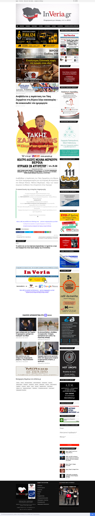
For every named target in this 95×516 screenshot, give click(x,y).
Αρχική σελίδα (18, 92)
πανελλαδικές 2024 (41, 502)
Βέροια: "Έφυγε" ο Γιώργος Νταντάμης (71, 465)
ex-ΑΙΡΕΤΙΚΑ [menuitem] (60, 26)
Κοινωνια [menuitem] (28, 26)
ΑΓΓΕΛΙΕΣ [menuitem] (54, 26)
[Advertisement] (37, 302)
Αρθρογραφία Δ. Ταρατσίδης (21, 390)
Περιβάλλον (18, 386)
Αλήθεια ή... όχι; (19, 388)
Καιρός (32, 386)
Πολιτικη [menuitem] (22, 26)
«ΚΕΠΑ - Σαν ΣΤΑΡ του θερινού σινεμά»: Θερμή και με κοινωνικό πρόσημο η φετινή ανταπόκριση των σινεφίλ (72, 458)
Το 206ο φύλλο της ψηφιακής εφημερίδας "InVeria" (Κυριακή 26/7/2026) (72, 476)
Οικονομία (47, 384)
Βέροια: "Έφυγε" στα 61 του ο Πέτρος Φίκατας (71, 452)
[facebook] (73, 1)
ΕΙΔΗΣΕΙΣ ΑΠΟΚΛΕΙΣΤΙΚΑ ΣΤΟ (33, 315)
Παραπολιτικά (31, 384)
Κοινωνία (17, 382)
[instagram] (77, 1)
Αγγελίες (28, 386)
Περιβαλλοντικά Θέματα (27, 388)
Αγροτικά (36, 384)
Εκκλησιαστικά (44, 382)
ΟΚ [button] (92, 514)
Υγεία (39, 493)
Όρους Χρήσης (35, 248)
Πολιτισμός (50, 382)
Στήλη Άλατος (35, 388)
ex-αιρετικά (24, 386)
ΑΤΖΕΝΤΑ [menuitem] (41, 26)
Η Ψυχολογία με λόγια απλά (42, 388)
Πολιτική (22, 382)
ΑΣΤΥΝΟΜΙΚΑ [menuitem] (47, 26)
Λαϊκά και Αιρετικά (53, 384)
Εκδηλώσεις (26, 384)
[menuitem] (17, 26)
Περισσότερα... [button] (36, 514)
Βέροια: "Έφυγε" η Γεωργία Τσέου (72, 469)
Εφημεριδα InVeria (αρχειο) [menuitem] (71, 26)
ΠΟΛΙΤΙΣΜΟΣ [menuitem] (34, 26)
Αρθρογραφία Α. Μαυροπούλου (43, 504)
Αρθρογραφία (42, 384)
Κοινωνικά (36, 386)
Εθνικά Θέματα (49, 386)
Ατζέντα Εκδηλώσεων (24, 92)
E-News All (19, 105)
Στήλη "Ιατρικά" (51, 388)
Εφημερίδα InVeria (43, 386)
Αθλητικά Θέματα (19, 384)
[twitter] (75, 1)
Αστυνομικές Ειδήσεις (28, 382)
